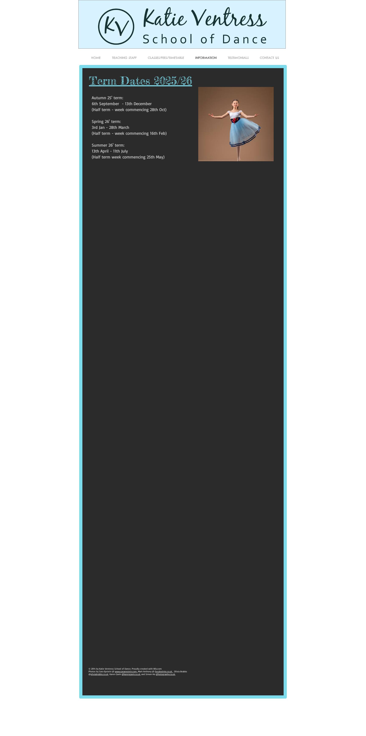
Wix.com (157, 668)
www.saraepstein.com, (126, 671)
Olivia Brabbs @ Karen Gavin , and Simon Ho (138, 673)
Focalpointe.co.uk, (164, 671)
